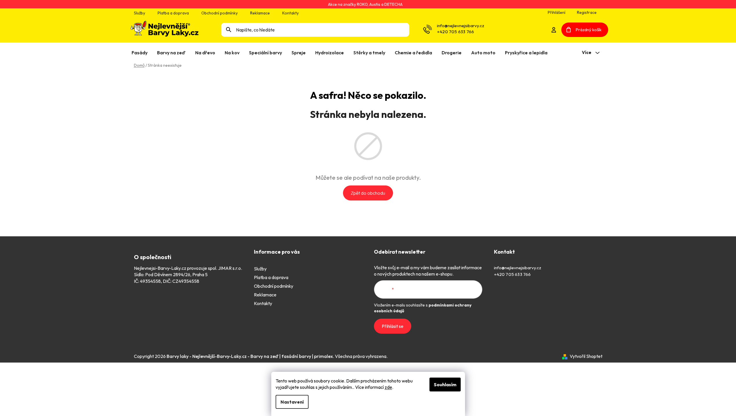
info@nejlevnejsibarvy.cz (460, 25)
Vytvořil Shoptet (586, 356)
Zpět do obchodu (368, 193)
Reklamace (260, 13)
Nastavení (292, 402)
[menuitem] (140, 52)
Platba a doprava (173, 13)
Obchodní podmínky (219, 13)
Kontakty (290, 13)
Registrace (587, 12)
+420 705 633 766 (455, 31)
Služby (139, 13)
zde (388, 387)
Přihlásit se (392, 326)
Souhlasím (445, 384)
